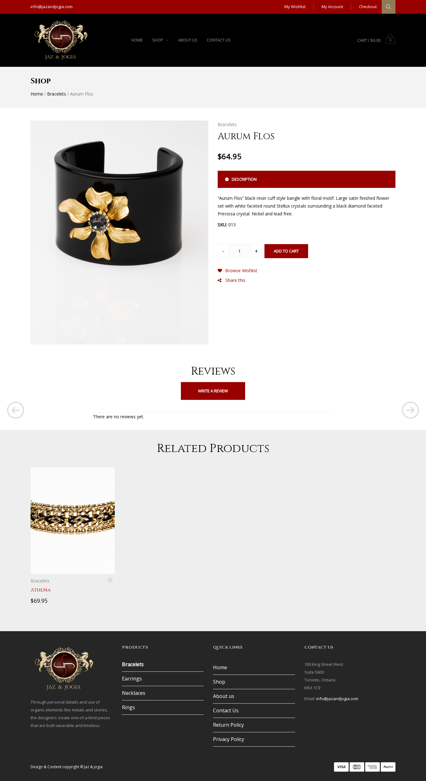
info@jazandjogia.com (52, 6)
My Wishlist (295, 6)
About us (223, 696)
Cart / (368, 40)
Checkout (368, 6)
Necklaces (133, 693)
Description (244, 179)
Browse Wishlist (241, 270)
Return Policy (228, 724)
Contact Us (226, 710)
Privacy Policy (228, 739)
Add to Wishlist (110, 579)
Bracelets (56, 94)
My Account (332, 6)
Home (37, 94)
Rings (128, 707)
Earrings (132, 678)
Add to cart (286, 251)
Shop (219, 681)
